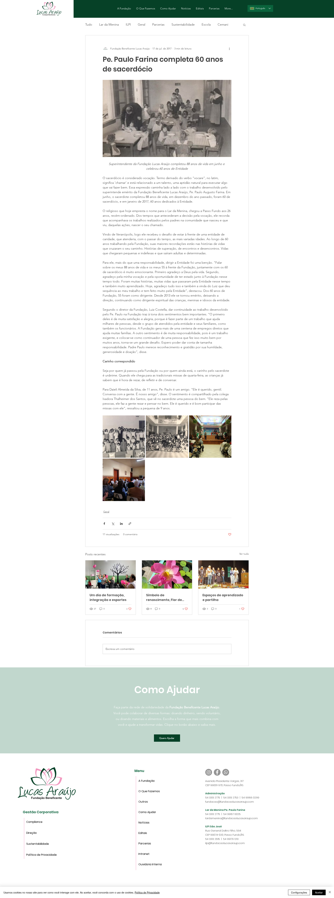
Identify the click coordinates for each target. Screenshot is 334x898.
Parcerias (158, 24)
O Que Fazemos (149, 791)
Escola (206, 24)
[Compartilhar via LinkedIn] (121, 523)
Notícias (143, 823)
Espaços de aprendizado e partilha (222, 597)
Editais (142, 833)
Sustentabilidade (183, 24)
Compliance (34, 822)
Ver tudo (244, 553)
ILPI (128, 24)
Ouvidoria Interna (149, 864)
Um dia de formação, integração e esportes (108, 597)
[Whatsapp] (225, 772)
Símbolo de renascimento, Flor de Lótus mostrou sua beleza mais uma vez (164, 597)
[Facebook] (217, 772)
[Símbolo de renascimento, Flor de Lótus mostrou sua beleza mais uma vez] (167, 574)
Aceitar (319, 892)
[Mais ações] (229, 48)
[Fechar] (330, 892)
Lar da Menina (109, 24)
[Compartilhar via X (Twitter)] (112, 523)
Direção (31, 833)
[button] (244, 24)
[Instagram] (208, 772)
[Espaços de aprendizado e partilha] (223, 574)
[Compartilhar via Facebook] (104, 523)
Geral (141, 24)
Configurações (299, 892)
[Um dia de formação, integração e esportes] (110, 574)
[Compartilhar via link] (130, 523)
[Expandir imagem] (124, 436)
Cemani (223, 24)
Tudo (88, 24)
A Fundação (146, 781)
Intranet (143, 854)
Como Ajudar (147, 812)
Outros (143, 802)
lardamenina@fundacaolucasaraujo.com (231, 818)
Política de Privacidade (34, 855)
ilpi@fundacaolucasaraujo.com (225, 843)
